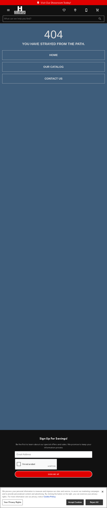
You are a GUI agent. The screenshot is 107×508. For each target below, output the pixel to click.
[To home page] (20, 10)
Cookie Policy (50, 497)
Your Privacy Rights (12, 502)
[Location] (75, 10)
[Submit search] (100, 18)
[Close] (102, 492)
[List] (64, 10)
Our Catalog (53, 66)
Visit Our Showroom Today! (55, 2)
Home (53, 55)
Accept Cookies (75, 502)
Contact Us (53, 78)
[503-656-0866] (86, 10)
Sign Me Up (53, 474)
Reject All (94, 502)
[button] (8, 10)
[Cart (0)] (97, 10)
